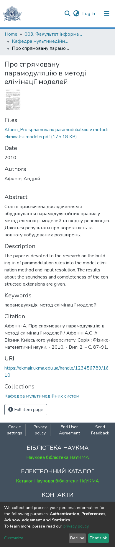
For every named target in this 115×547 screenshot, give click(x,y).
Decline (77, 538)
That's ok (98, 538)
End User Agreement (69, 430)
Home (11, 34)
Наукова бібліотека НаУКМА (57, 457)
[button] (76, 13)
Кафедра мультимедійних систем (41, 41)
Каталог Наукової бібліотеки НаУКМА (57, 481)
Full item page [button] (28, 409)
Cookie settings (14, 430)
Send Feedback (100, 430)
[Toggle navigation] (106, 13)
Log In (89, 13)
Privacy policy (40, 430)
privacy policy (75, 526)
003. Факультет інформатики (53, 34)
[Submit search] (67, 13)
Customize (13, 538)
